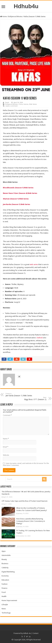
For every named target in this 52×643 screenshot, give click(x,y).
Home (4, 16)
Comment (7, 415)
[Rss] (22, 636)
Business (5, 563)
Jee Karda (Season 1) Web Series (16, 204)
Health (4, 596)
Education (5, 580)
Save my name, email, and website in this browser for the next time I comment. (26, 464)
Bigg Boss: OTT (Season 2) (35, 398)
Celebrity (5, 568)
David (7, 102)
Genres (25, 104)
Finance (4, 588)
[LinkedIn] (30, 636)
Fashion (4, 584)
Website (6, 455)
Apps (4, 551)
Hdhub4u (26, 6)
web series (34, 264)
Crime (21, 104)
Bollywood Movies (15, 16)
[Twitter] (27, 636)
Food (4, 592)
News (4, 609)
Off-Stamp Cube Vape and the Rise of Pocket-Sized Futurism (24, 501)
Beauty (4, 559)
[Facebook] (24, 636)
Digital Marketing (8, 572)
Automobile (6, 555)
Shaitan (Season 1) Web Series (16, 199)
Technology (6, 613)
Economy (5, 576)
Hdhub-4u (27, 633)
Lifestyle (5, 605)
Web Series (33, 104)
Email (5, 447)
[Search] (44, 479)
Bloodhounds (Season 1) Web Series (18, 188)
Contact (35, 633)
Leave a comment (11, 106)
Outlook (40, 338)
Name (6, 439)
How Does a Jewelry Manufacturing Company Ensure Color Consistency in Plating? (30, 521)
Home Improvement (9, 600)
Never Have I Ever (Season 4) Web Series (20, 193)
